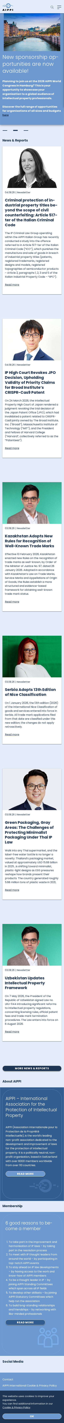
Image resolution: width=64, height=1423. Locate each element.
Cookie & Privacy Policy (16, 1407)
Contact (7, 1379)
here (5, 115)
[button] (4, 130)
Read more (25, 1174)
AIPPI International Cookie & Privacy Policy (29, 1385)
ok (32, 1416)
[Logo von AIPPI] (7, 7)
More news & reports (32, 1068)
